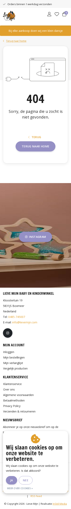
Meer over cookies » (20, 488)
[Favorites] (57, 14)
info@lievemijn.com (24, 322)
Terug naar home (35, 146)
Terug (36, 137)
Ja (11, 480)
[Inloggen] (49, 14)
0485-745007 (16, 317)
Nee (25, 480)
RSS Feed (36, 496)
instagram (37, 237)
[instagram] (7, 333)
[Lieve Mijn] (9, 15)
